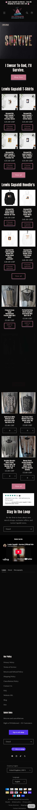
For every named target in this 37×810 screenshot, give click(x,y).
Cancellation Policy (11, 681)
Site (5, 705)
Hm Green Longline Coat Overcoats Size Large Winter (27, 361)
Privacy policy (27, 802)
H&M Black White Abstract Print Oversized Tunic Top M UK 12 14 (9, 419)
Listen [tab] (4, 570)
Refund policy (16, 802)
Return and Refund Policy (13, 672)
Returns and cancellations (14, 718)
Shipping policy (26, 805)
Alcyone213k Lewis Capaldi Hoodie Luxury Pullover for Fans (9, 212)
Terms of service (14, 805)
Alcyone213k (17, 799)
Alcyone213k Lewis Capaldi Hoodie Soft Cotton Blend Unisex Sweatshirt (9, 254)
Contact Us (8, 686)
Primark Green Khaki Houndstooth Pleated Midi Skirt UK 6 (9, 313)
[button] (4, 12)
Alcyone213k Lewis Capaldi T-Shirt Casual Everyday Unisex (9, 116)
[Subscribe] (31, 529)
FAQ (5, 691)
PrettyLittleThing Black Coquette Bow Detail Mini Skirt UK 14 (27, 312)
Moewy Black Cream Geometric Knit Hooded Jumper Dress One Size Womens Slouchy (27, 465)
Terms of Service (10, 667)
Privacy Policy (9, 662)
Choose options (9, 127)
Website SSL (8, 695)
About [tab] (10, 570)
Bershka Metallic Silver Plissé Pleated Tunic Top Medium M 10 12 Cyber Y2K (9, 464)
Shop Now (18, 77)
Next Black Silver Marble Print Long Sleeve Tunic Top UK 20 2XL (27, 419)
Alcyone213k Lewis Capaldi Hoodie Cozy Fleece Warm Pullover (27, 212)
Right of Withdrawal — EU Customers (18, 723)
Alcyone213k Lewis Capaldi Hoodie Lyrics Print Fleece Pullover (27, 253)
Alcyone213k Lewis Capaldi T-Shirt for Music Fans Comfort (27, 155)
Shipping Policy (9, 677)
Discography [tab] (18, 570)
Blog (5, 700)
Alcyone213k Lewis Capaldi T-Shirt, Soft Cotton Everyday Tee (9, 155)
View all (18, 175)
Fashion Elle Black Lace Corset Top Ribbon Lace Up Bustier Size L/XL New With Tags (9, 362)
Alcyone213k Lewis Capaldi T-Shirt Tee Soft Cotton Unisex (27, 116)
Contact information (19, 808)
